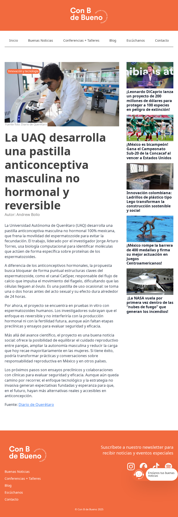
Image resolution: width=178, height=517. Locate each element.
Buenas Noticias (40, 40)
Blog (112, 40)
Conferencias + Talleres (81, 40)
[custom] (143, 466)
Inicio (13, 40)
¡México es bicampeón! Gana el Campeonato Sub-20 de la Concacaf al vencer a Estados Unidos (149, 151)
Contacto (162, 40)
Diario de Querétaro (36, 404)
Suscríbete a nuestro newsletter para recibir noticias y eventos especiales (137, 450)
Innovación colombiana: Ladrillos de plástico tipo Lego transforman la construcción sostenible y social (149, 202)
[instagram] (131, 466)
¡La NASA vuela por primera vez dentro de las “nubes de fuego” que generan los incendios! (150, 305)
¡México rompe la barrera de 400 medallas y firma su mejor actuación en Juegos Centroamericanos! (150, 254)
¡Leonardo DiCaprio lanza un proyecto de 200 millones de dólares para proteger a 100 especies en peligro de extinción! (150, 101)
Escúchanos (136, 40)
